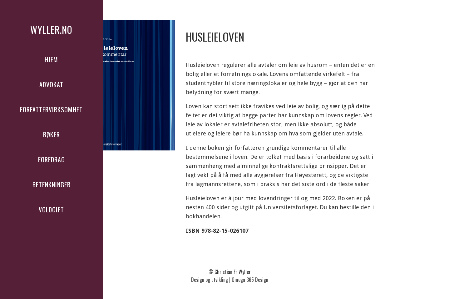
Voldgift (51, 209)
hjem (51, 59)
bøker (51, 134)
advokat (51, 84)
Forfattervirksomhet (51, 109)
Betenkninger (51, 184)
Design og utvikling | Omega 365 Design (229, 279)
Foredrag (51, 159)
